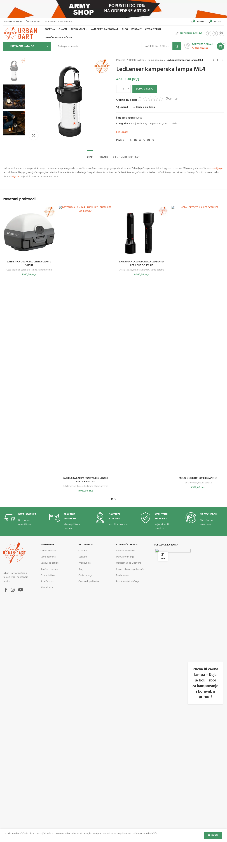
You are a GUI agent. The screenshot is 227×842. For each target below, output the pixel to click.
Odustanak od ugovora (128, 563)
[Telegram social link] (148, 140)
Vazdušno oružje (49, 563)
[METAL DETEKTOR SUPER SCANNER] (198, 340)
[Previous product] (213, 60)
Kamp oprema (155, 60)
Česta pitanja (85, 575)
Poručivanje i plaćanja (127, 581)
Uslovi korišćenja (125, 557)
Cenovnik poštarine (88, 581)
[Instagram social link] (215, 33)
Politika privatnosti (126, 551)
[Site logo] (21, 34)
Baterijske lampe (137, 124)
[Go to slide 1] (112, 499)
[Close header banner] (222, 9)
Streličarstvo (47, 581)
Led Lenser (122, 132)
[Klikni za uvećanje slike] (33, 135)
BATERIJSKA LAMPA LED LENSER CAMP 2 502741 (29, 263)
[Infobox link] (198, 46)
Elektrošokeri (190, 483)
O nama (82, 551)
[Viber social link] (153, 140)
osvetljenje (217, 168)
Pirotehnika (47, 587)
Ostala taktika (136, 60)
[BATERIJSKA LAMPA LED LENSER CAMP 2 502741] (29, 232)
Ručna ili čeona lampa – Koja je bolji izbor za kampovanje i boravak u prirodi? (205, 683)
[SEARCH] (176, 46)
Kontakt (82, 557)
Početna (120, 60)
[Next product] (222, 60)
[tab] (90, 155)
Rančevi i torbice (49, 569)
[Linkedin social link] (140, 140)
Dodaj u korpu (144, 89)
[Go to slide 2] (115, 499)
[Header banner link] (113, 9)
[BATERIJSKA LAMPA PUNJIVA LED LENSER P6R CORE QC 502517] (141, 232)
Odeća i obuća (48, 551)
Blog (80, 569)
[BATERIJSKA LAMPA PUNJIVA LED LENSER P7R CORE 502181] (85, 340)
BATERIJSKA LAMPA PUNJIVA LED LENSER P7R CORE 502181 (85, 480)
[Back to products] (218, 60)
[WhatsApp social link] (144, 140)
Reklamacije (122, 575)
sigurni (15, 176)
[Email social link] (135, 140)
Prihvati (213, 835)
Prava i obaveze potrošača (130, 569)
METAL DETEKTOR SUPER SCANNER (198, 478)
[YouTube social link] (221, 33)
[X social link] (130, 140)
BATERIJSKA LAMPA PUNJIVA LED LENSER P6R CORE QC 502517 (141, 263)
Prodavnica (84, 563)
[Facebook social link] (208, 33)
